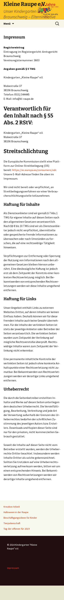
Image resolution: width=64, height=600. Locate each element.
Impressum (13, 568)
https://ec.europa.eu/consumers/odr (34, 170)
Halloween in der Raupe (16, 512)
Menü (7, 23)
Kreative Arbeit (12, 506)
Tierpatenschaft (12, 523)
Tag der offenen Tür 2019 (17, 528)
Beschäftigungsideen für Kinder (20, 517)
